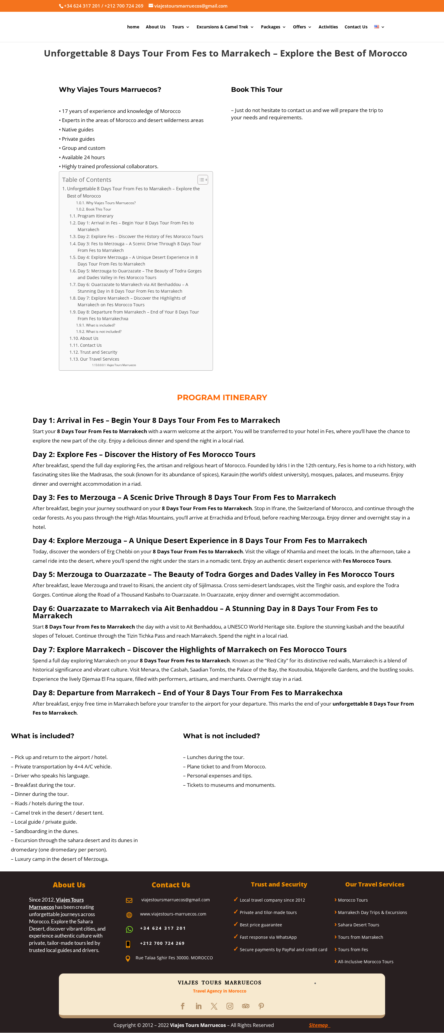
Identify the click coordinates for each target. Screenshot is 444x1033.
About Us (156, 27)
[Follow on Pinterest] (261, 1006)
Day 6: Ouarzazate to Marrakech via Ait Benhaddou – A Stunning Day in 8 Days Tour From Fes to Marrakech (133, 288)
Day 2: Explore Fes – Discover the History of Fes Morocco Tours (140, 236)
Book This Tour (98, 209)
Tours (178, 27)
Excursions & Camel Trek (222, 27)
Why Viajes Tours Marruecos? (110, 202)
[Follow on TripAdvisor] (245, 1006)
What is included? (100, 325)
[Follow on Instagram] (229, 1006)
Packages (270, 27)
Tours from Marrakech (360, 937)
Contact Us (356, 27)
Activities (328, 27)
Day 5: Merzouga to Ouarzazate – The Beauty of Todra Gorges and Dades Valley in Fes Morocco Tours (140, 274)
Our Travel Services (99, 359)
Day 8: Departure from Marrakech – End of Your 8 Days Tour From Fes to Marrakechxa (138, 315)
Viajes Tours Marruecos (121, 365)
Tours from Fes (352, 949)
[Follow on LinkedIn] (198, 1006)
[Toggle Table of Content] (200, 180)
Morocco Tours (352, 900)
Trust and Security (98, 352)
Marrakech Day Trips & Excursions (372, 912)
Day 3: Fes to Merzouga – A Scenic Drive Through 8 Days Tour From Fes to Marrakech (139, 247)
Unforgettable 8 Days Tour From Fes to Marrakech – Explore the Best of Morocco (133, 192)
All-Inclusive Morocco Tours (365, 961)
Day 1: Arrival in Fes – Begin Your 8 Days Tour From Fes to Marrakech (136, 226)
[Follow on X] (214, 1006)
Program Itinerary (95, 216)
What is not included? (103, 331)
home (133, 27)
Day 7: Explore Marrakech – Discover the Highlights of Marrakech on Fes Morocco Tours (132, 301)
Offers (299, 27)
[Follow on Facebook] (182, 1006)
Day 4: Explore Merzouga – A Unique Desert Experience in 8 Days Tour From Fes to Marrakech (138, 260)
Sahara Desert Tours (358, 925)
